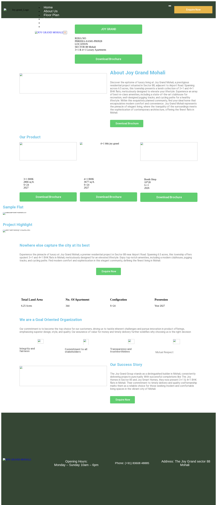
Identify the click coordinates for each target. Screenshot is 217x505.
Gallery (49, 22)
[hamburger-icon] (170, 5)
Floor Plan (51, 15)
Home (48, 7)
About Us (51, 11)
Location (50, 19)
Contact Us (52, 26)
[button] (5, 214)
